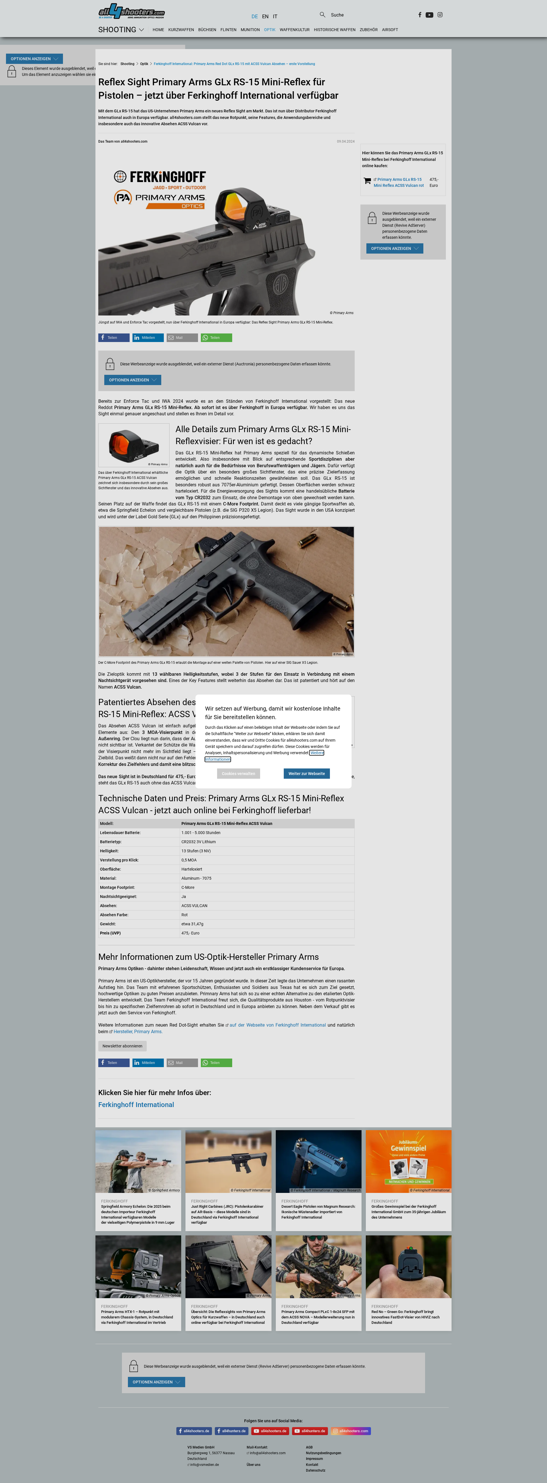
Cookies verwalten (238, 773)
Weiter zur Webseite (307, 773)
